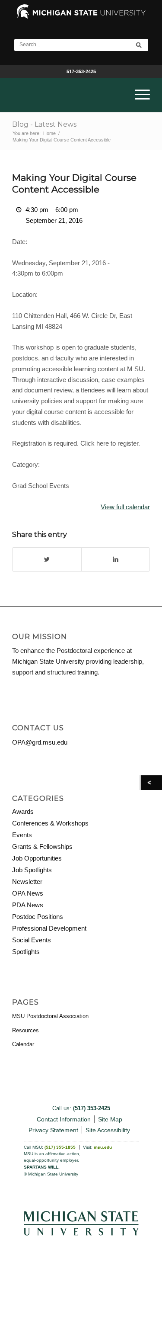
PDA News (27, 905)
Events (22, 834)
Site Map (110, 1119)
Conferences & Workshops (50, 823)
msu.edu (103, 1147)
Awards (23, 811)
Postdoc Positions (37, 916)
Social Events (31, 940)
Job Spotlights (32, 870)
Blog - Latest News (44, 124)
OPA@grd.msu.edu (39, 742)
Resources (25, 1030)
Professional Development (49, 928)
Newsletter (27, 881)
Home (49, 133)
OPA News (27, 893)
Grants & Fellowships (42, 846)
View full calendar (125, 507)
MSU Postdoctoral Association (50, 1016)
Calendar (23, 1044)
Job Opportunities (37, 858)
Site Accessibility (108, 1130)
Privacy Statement (53, 1130)
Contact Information (64, 1119)
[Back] (151, 782)
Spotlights (26, 951)
